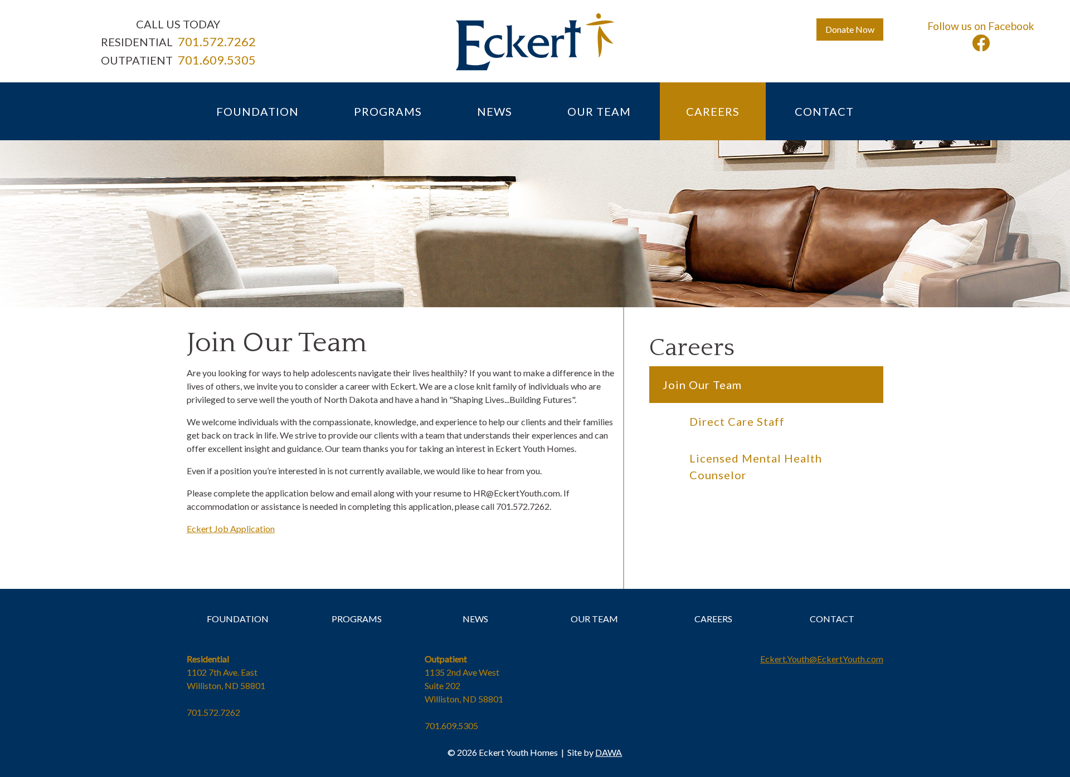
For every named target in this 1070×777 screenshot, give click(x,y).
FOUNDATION (238, 618)
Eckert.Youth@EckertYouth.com (821, 658)
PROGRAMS (357, 618)
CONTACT (832, 618)
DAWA (608, 752)
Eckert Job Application (231, 528)
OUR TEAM (594, 618)
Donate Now (849, 29)
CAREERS (713, 618)
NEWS (475, 618)
